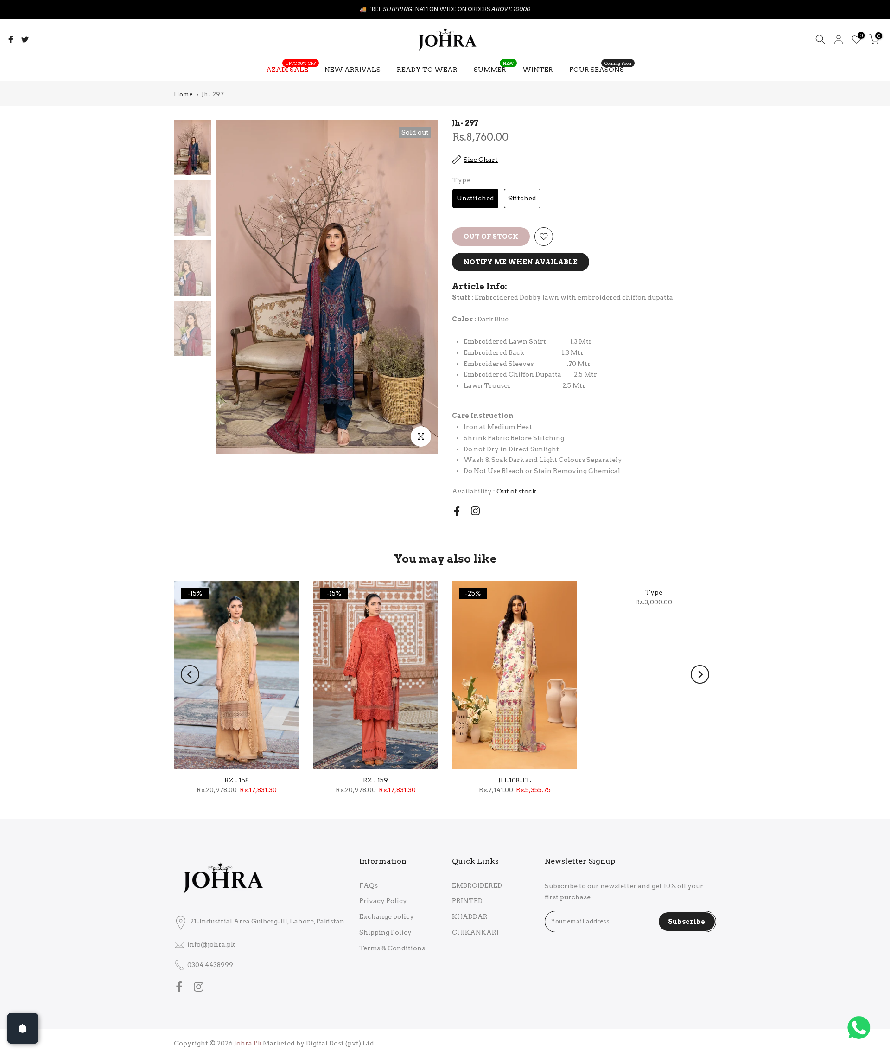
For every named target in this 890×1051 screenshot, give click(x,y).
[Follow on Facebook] (457, 511)
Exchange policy (386, 916)
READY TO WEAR (427, 69)
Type (653, 592)
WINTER (537, 69)
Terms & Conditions (392, 948)
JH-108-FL (514, 780)
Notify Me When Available (521, 262)
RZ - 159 (375, 780)
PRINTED (467, 900)
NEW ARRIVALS (352, 69)
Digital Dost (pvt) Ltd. (340, 1043)
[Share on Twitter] (25, 39)
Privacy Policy (383, 900)
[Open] (22, 1028)
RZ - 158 (236, 780)
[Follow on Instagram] (475, 510)
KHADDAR (470, 916)
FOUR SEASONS (600, 68)
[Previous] (190, 674)
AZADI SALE (291, 68)
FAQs (368, 885)
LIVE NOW (466, 9)
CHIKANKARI (475, 932)
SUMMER (494, 68)
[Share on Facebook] (10, 39)
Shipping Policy (385, 932)
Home (183, 94)
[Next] (700, 674)
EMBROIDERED (477, 885)
